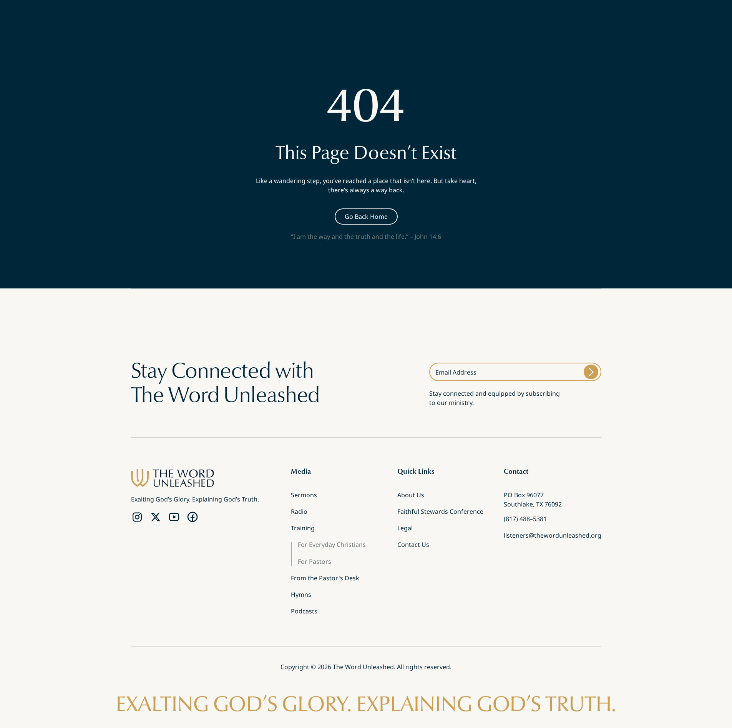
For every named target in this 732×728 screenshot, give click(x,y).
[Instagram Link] (137, 517)
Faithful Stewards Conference (440, 512)
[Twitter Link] (155, 517)
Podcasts (304, 611)
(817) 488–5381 (525, 519)
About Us (410, 495)
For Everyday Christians (332, 545)
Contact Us (413, 545)
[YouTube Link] (174, 517)
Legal (405, 528)
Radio (299, 512)
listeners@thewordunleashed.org (552, 536)
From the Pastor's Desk (325, 578)
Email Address (455, 372)
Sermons (304, 495)
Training (303, 528)
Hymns (301, 595)
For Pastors (314, 561)
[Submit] (591, 372)
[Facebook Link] (192, 517)
